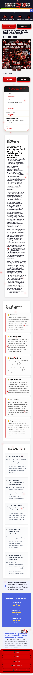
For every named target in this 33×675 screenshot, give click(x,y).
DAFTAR (24, 26)
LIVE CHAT (17, 670)
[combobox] (15, 10)
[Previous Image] (3, 54)
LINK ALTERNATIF (17, 665)
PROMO (18, 651)
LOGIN (9, 26)
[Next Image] (30, 54)
